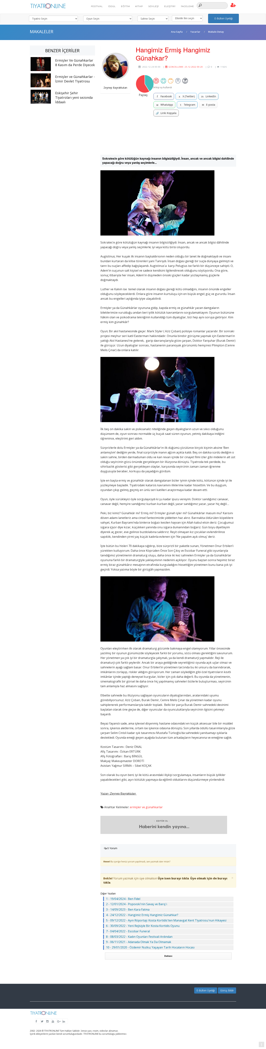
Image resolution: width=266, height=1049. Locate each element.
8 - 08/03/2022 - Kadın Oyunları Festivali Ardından (139, 937)
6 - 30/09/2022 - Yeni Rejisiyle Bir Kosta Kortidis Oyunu (143, 926)
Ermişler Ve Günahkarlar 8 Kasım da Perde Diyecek (75, 62)
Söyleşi (153, 6)
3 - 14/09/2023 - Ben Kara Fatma (127, 909)
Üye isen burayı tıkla (173, 878)
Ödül (112, 6)
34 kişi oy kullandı (162, 87)
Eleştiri (170, 6)
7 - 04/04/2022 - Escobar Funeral (128, 931)
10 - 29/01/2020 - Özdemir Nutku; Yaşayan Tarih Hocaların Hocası (150, 947)
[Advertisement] (168, 135)
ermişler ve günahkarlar (146, 807)
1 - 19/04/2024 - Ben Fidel (123, 899)
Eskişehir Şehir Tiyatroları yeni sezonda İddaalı (74, 97)
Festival (97, 6)
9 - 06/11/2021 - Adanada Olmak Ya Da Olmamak (138, 942)
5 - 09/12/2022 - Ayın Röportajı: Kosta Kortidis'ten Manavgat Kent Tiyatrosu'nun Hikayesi (166, 920)
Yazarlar (195, 31)
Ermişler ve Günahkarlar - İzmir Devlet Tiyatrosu (75, 78)
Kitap (139, 6)
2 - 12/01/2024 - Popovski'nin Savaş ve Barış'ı (136, 904)
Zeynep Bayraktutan (115, 87)
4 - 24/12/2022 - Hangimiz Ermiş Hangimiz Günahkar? (142, 915)
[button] (233, 5)
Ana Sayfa (177, 31)
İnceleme (187, 6)
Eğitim (125, 6)
